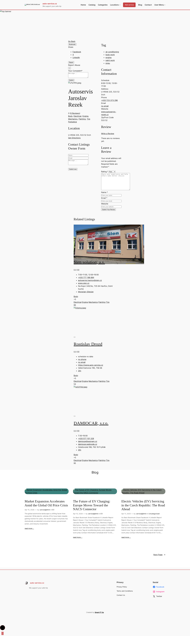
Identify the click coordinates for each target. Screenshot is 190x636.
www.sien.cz (83, 283)
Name (104, 192)
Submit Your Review (108, 209)
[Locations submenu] (119, 4)
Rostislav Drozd (88, 344)
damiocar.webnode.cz (87, 444)
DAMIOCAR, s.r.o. (91, 423)
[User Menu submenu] (164, 4)
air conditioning (112, 52)
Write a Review (107, 133)
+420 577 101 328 (86, 438)
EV (53, 510)
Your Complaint (75, 71)
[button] (2, 627)
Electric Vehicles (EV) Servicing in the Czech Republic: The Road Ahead (143, 505)
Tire (88, 119)
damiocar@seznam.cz (87, 441)
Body (70, 116)
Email (104, 198)
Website (104, 204)
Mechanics (73, 119)
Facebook (77, 52)
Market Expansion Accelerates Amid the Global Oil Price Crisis (46, 503)
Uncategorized (154, 514)
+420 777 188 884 (86, 277)
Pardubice (72, 122)
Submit (71, 80)
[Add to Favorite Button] (74, 255)
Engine (85, 116)
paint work (110, 60)
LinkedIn (76, 57)
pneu (108, 63)
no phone (82, 359)
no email (105, 106)
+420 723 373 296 (109, 100)
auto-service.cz (50, 4)
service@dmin (45, 510)
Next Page (159, 555)
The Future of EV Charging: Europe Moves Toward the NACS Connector (91, 505)
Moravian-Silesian (86, 292)
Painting (82, 119)
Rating (104, 171)
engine (108, 57)
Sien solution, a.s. (89, 262)
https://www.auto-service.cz (90, 365)
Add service (129, 5)
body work (110, 55)
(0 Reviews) (75, 113)
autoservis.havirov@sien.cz (90, 280)
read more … (29, 528)
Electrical (77, 116)
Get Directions (74, 138)
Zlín (79, 371)
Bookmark (72, 44)
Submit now (73, 169)
